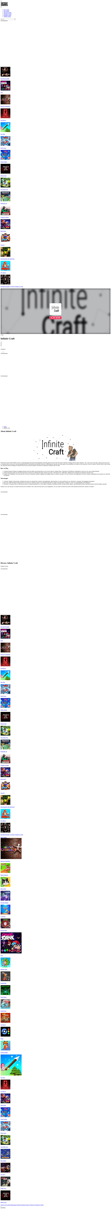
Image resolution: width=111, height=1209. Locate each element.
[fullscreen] (1, 345)
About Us (3, 1205)
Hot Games (6, 11)
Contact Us (28, 1205)
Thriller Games (7, 16)
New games (6, 9)
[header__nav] (1, 1)
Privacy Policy (40, 1205)
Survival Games (7, 12)
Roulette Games (7, 15)
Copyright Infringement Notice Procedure (15, 1205)
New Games (4, 837)
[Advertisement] (12, 44)
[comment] (1, 344)
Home (5, 426)
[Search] (15, 19)
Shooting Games (8, 13)
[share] (1, 342)
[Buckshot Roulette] (4, 5)
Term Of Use (34, 1205)
